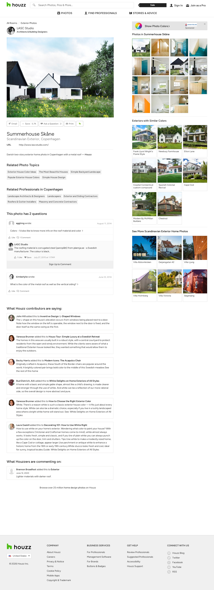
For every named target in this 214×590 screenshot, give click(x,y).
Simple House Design (53, 177)
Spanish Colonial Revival (167, 186)
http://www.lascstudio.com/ (33, 144)
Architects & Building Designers (32, 32)
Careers (51, 556)
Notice (60, 561)
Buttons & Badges (96, 566)
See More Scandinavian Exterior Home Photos (160, 231)
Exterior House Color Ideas (22, 171)
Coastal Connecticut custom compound (143, 186)
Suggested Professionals (140, 556)
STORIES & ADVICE (145, 13)
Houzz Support (135, 566)
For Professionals (96, 552)
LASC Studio (25, 28)
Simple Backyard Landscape (85, 171)
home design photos (74, 487)
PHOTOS (66, 13)
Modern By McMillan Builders (143, 219)
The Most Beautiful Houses (53, 171)
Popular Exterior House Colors (23, 177)
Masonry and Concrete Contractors (58, 201)
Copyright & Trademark (59, 580)
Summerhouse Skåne (157, 34)
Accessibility (133, 561)
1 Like (19, 257)
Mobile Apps (53, 575)
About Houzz (54, 552)
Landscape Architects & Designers (26, 196)
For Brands (92, 561)
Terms (50, 566)
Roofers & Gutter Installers (22, 201)
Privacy (50, 561)
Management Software (99, 556)
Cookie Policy (54, 570)
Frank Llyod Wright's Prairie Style (143, 152)
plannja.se (79, 248)
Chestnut (163, 218)
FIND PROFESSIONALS (102, 13)
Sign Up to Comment (60, 264)
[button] (10, 238)
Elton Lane (189, 151)
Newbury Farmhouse (169, 151)
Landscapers (54, 196)
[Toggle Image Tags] (79, 124)
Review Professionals (138, 552)
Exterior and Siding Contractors (80, 196)
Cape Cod (189, 185)
